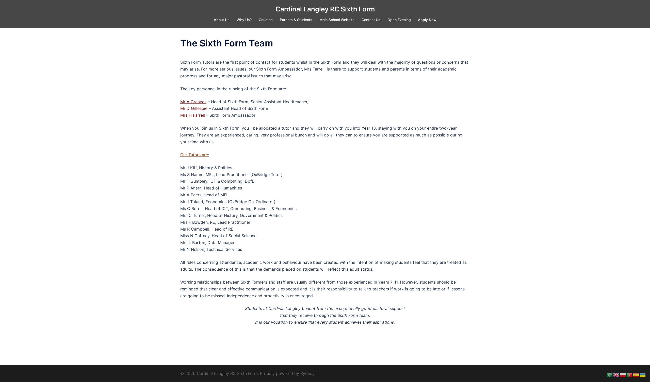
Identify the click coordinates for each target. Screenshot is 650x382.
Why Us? (244, 20)
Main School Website (336, 20)
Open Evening (399, 20)
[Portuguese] (629, 374)
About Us (222, 20)
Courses (266, 20)
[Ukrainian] (643, 374)
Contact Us (371, 20)
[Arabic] (610, 374)
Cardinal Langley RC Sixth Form (325, 9)
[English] (616, 374)
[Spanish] (636, 374)
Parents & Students (296, 20)
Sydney (307, 373)
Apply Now (427, 20)
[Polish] (623, 374)
